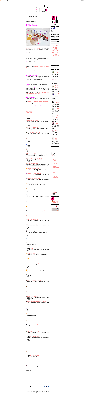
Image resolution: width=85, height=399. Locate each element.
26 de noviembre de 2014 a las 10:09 (34, 355)
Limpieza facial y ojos (55, 49)
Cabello (55, 44)
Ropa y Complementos (55, 54)
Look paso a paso (56, 47)
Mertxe (28, 331)
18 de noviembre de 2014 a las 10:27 (34, 342)
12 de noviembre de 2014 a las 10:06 (34, 269)
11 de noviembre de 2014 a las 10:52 (36, 153)
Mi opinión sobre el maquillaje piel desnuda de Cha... (55, 176)
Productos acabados (55, 52)
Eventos (54, 54)
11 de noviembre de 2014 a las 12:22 (36, 173)
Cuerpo (58, 44)
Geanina (28, 163)
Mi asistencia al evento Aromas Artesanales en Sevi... (56, 168)
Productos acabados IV (29, 112)
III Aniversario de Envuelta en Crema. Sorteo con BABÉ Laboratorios (57, 116)
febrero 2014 (54, 191)
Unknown (28, 168)
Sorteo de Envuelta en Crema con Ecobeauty (56, 79)
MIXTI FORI (28, 178)
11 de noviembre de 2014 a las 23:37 (34, 248)
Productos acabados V (29, 113)
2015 (52, 154)
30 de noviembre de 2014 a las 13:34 (36, 365)
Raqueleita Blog (29, 153)
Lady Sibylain (29, 230)
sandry (28, 120)
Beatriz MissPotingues (30, 148)
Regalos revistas (55, 53)
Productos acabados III (29, 111)
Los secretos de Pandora (30, 188)
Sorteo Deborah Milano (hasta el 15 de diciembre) (57, 102)
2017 (52, 152)
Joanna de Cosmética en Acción (31, 301)
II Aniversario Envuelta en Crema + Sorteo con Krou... (56, 170)
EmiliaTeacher (29, 365)
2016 (52, 153)
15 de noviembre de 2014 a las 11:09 (33, 324)
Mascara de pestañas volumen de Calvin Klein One (55, 173)
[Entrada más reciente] (28, 386)
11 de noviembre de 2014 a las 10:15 (38, 148)
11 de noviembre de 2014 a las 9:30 (34, 127)
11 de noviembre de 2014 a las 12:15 (34, 168)
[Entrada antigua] (46, 386)
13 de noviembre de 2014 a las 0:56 (33, 296)
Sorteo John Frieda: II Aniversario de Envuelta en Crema (56, 86)
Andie (28, 296)
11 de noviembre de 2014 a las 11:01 (38, 158)
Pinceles (57, 47)
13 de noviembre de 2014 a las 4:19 (38, 258)
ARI (27, 324)
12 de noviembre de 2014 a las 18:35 (36, 280)
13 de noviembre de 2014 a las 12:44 (41, 301)
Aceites (57, 51)
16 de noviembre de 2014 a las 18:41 (34, 331)
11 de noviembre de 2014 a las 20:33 (36, 230)
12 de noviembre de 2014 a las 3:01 (37, 253)
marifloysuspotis (29, 173)
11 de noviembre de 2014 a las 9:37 (35, 132)
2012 (52, 194)
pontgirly (28, 224)
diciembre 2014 (55, 156)
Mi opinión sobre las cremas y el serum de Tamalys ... (56, 161)
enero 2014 (54, 192)
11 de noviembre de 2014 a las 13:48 (35, 178)
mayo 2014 (54, 188)
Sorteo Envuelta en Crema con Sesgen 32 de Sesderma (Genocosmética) (57, 94)
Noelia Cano (29, 132)
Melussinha (28, 219)
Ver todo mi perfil (55, 202)
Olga (28, 183)
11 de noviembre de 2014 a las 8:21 (33, 120)
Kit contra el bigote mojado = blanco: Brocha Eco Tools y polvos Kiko (38, 101)
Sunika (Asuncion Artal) (30, 158)
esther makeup (29, 280)
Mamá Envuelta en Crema (56, 56)
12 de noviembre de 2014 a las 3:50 (34, 263)
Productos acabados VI (56, 174)
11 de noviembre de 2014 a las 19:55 (35, 219)
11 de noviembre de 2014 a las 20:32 (34, 224)
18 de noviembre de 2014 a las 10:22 (34, 336)
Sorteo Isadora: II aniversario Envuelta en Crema (57, 123)
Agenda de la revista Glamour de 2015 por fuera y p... (55, 166)
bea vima (28, 127)
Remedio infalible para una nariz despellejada (56, 182)
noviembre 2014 (55, 157)
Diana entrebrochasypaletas (31, 210)
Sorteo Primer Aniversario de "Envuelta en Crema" (56, 131)
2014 (52, 155)
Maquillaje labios (55, 46)
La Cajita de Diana (29, 253)
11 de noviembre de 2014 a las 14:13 (33, 183)
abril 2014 (54, 189)
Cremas (53, 44)
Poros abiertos (57, 50)
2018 (52, 151)
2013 (52, 193)
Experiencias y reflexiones (55, 49)
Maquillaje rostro (55, 45)
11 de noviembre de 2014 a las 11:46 (34, 163)
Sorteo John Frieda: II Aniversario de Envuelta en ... (55, 163)
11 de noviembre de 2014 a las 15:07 (39, 188)
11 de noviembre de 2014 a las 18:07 (40, 210)
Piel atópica (54, 51)
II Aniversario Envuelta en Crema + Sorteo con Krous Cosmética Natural (55, 139)
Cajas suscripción (54, 55)
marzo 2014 (54, 190)
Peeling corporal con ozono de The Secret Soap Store (56, 178)
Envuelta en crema (55, 201)
